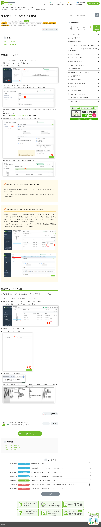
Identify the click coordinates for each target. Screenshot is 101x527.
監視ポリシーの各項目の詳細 (20, 115)
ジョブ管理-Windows (74, 90)
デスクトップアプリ (74, 101)
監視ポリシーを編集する (12, 445)
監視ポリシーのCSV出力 (10, 44)
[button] (93, 518)
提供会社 (3, 524)
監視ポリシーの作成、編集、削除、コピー (14, 9)
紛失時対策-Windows (74, 79)
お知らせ (80, 4)
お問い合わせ (94, 3)
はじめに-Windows (74, 34)
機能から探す (60, 4)
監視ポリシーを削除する (12, 449)
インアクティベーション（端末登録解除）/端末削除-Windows (82, 49)
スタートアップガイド (50, 4)
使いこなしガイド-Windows (76, 94)
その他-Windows (73, 87)
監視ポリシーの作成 (9, 42)
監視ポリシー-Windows (29, 7)
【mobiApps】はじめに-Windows (78, 97)
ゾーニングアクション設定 (76, 65)
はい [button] (46, 423)
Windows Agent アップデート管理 (78, 72)
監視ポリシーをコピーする (12, 447)
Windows (17, 7)
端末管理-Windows (74, 54)
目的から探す (69, 4)
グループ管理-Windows (75, 38)
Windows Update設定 (74, 69)
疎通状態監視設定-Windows (76, 83)
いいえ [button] (54, 423)
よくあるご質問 (81, 2)
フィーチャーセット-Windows (77, 58)
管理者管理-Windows (74, 41)
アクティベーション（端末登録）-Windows (81, 45)
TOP (2, 7)
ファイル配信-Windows (75, 76)
